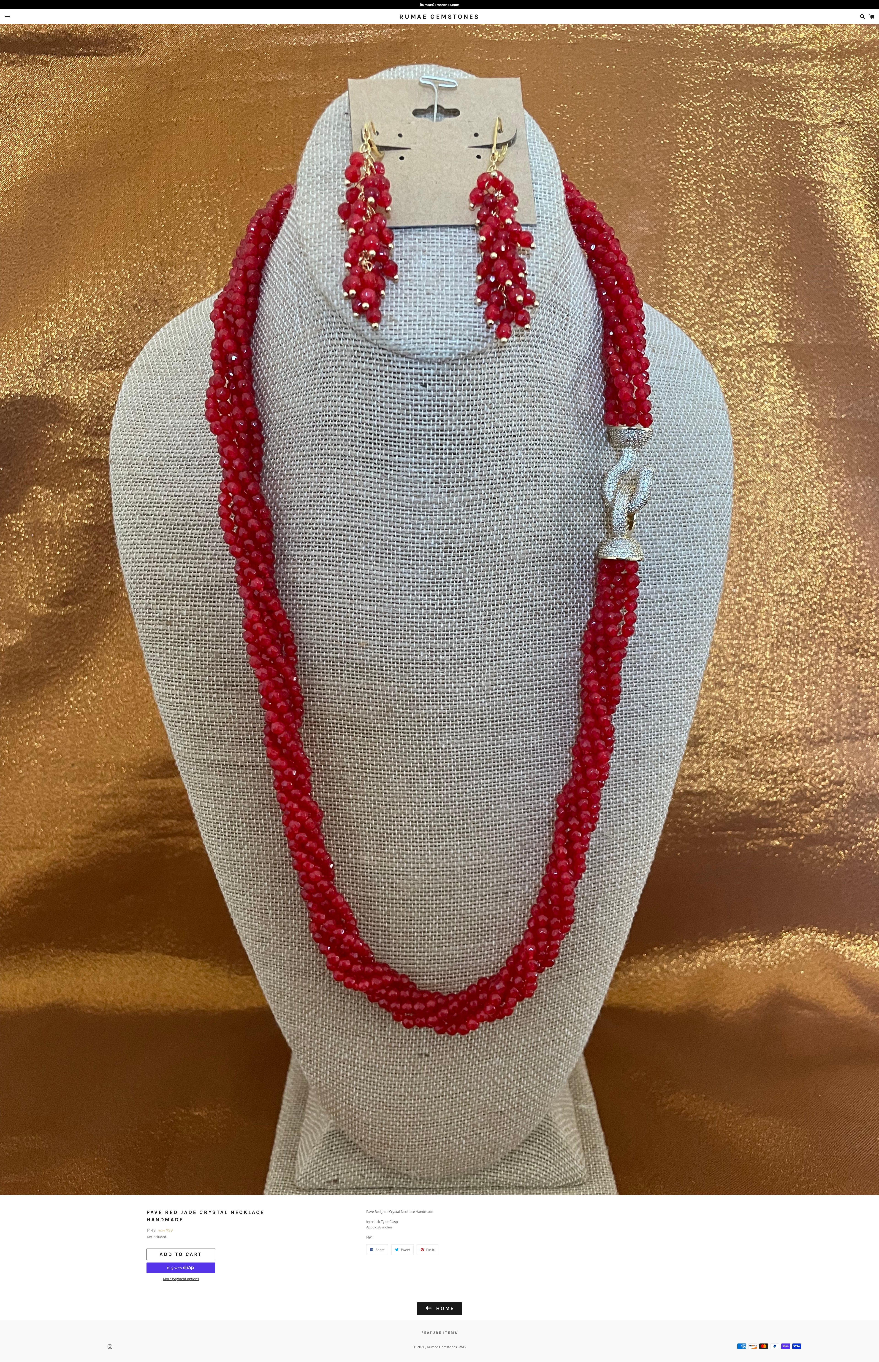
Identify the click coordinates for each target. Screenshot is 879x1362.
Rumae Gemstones (439, 16)
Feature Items (439, 1332)
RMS (462, 1347)
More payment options (181, 1278)
